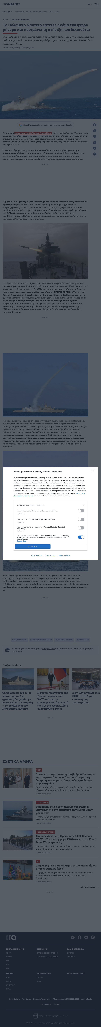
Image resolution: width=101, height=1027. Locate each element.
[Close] (93, 472)
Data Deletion (36, 555)
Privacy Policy (64, 555)
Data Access (50, 555)
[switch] (81, 510)
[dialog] (50, 513)
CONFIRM (32, 546)
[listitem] (50, 505)
